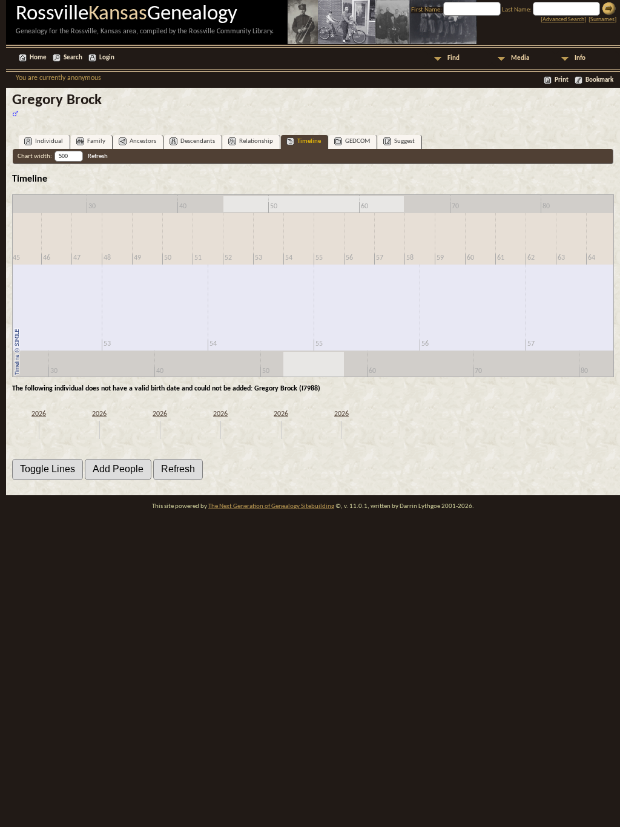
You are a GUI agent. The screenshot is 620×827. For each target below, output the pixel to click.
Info (580, 58)
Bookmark (599, 80)
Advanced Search (563, 19)
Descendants (197, 141)
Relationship (256, 141)
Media (520, 58)
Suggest (404, 141)
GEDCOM (357, 141)
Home (38, 57)
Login (106, 57)
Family (96, 141)
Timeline (309, 141)
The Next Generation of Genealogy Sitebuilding (271, 506)
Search (73, 57)
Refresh (98, 156)
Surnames (602, 19)
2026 (38, 414)
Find (453, 58)
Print (562, 80)
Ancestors (143, 141)
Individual (49, 141)
